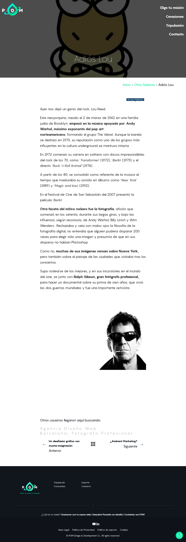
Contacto (86, 486)
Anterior (64, 446)
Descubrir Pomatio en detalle (108, 514)
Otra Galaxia (144, 85)
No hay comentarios (135, 100)
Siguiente (123, 443)
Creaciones (59, 486)
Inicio (127, 85)
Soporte (85, 482)
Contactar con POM (134, 514)
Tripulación (59, 482)
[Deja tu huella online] (12, 20)
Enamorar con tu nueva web (76, 514)
